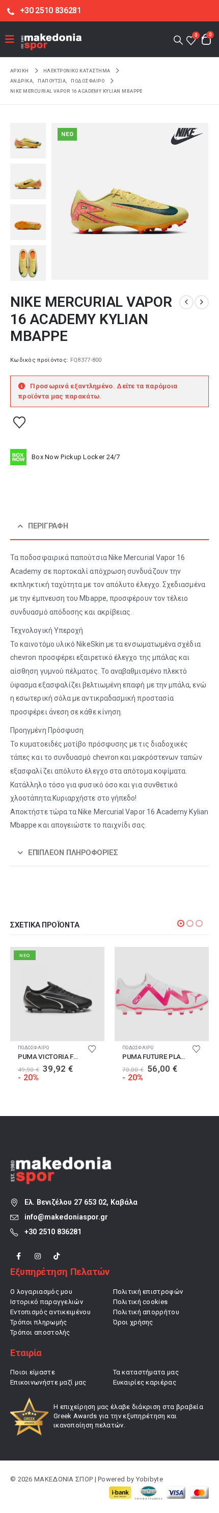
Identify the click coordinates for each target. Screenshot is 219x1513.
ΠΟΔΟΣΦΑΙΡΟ (66, 1047)
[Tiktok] (56, 1256)
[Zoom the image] (61, 1162)
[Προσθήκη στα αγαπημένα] (19, 422)
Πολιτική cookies (140, 1302)
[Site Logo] (51, 41)
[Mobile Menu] (13, 39)
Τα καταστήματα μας (146, 1372)
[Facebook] (18, 1256)
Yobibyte (149, 1479)
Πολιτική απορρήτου (146, 1312)
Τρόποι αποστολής (40, 1332)
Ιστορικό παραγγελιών (46, 1302)
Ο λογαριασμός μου (41, 1291)
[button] (178, 39)
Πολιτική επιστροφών (148, 1291)
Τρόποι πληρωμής (38, 1322)
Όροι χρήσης (133, 1322)
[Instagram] (37, 1256)
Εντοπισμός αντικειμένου (50, 1312)
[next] (202, 302)
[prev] (186, 302)
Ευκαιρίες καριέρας (144, 1382)
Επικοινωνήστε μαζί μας (48, 1382)
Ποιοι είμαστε (32, 1372)
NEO (67, 134)
